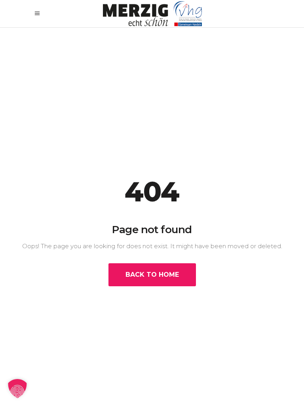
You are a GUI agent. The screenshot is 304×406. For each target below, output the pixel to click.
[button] (17, 388)
